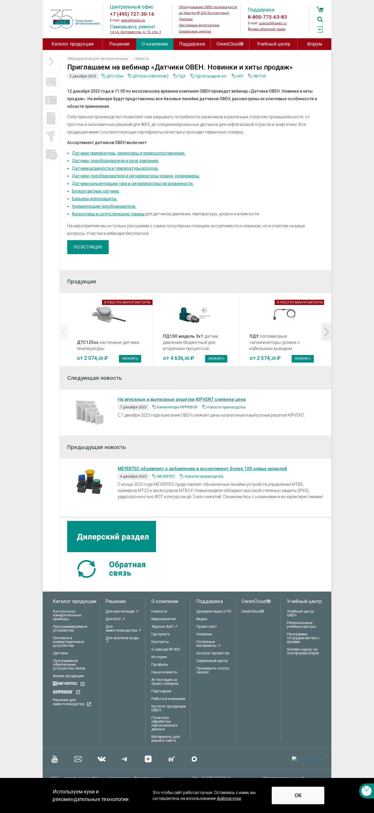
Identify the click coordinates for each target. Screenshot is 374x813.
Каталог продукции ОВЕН (168, 708)
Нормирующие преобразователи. (104, 206)
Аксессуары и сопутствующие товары (108, 214)
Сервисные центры (195, 31)
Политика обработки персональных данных (164, 723)
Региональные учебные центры (301, 624)
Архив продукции (68, 676)
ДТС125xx (115, 76)
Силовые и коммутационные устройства (68, 642)
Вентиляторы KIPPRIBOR (177, 407)
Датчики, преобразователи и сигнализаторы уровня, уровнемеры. (136, 176)
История (159, 657)
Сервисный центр (212, 660)
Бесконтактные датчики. (96, 191)
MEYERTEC (166, 476)
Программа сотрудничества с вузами (303, 638)
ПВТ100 (259, 76)
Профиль (159, 664)
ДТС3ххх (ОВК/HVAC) (151, 76)
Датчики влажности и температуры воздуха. (115, 168)
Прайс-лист (206, 626)
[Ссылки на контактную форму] (366, 790)
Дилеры (186, 19)
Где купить (160, 634)
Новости (159, 611)
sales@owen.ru (133, 20)
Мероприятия (163, 619)
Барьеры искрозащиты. (94, 198)
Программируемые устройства (70, 628)
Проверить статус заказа (212, 670)
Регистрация (88, 247)
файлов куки (229, 798)
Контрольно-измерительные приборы (67, 615)
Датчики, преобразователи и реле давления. (115, 160)
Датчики (60, 653)
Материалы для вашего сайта (165, 738)
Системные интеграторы (199, 25)
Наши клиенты (164, 672)
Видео (201, 619)
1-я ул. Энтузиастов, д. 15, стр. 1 (135, 32)
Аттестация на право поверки (165, 681)
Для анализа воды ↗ (122, 640)
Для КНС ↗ (115, 619)
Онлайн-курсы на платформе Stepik (303, 651)
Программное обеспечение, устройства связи (69, 664)
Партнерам (161, 691)
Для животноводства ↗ (123, 628)
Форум (314, 44)
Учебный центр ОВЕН (300, 613)
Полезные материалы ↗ (208, 643)
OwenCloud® (230, 44)
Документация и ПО (213, 611)
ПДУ (182, 76)
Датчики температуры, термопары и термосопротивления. (128, 153)
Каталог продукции (72, 44)
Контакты (160, 641)
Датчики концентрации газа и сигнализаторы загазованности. (132, 183)
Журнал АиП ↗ (164, 626)
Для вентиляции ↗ (122, 611)
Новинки (204, 634)
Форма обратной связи (266, 29)
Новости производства (226, 407)
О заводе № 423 (165, 649)
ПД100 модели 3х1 (211, 76)
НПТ (240, 76)
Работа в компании (168, 698)
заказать (130, 358)
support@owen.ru (273, 23)
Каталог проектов (212, 653)
